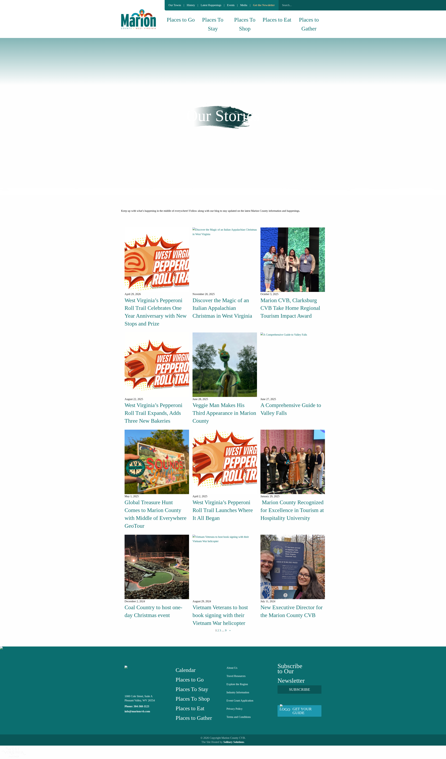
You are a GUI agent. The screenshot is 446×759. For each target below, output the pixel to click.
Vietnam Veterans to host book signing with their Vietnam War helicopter (220, 615)
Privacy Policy (234, 708)
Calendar (186, 670)
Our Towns (174, 5)
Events (230, 5)
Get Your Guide (302, 711)
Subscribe (299, 689)
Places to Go (181, 20)
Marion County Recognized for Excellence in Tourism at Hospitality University (292, 510)
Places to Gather (309, 24)
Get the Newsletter (264, 5)
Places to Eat (277, 20)
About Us (231, 667)
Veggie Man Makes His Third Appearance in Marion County (224, 413)
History (191, 5)
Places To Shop (244, 24)
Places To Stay (212, 24)
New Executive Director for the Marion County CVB (291, 611)
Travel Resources (235, 676)
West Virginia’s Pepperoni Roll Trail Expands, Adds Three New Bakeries (153, 413)
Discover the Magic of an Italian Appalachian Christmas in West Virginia (222, 308)
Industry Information (237, 692)
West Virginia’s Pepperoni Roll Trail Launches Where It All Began (223, 510)
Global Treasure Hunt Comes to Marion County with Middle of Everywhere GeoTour (155, 514)
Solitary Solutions (233, 742)
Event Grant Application (239, 700)
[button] (320, 5)
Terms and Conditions (238, 716)
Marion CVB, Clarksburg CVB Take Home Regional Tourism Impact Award (290, 308)
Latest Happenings (211, 5)
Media (243, 5)
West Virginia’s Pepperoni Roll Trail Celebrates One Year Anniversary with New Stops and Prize (156, 312)
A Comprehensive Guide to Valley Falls (290, 409)
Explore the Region (237, 684)
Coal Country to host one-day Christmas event (153, 611)
